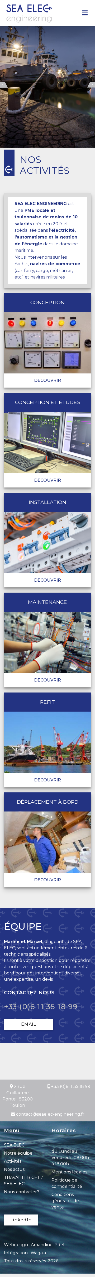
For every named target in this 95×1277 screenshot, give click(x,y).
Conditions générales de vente (65, 1199)
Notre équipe (18, 1151)
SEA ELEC (14, 1143)
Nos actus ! (15, 1168)
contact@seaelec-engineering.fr (50, 1112)
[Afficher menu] (85, 13)
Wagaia (38, 1251)
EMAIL (28, 1022)
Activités (12, 1159)
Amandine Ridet (48, 1243)
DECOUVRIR (47, 380)
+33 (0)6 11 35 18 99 (37, 1006)
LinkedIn (21, 1218)
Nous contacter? (21, 1190)
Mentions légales (69, 1170)
